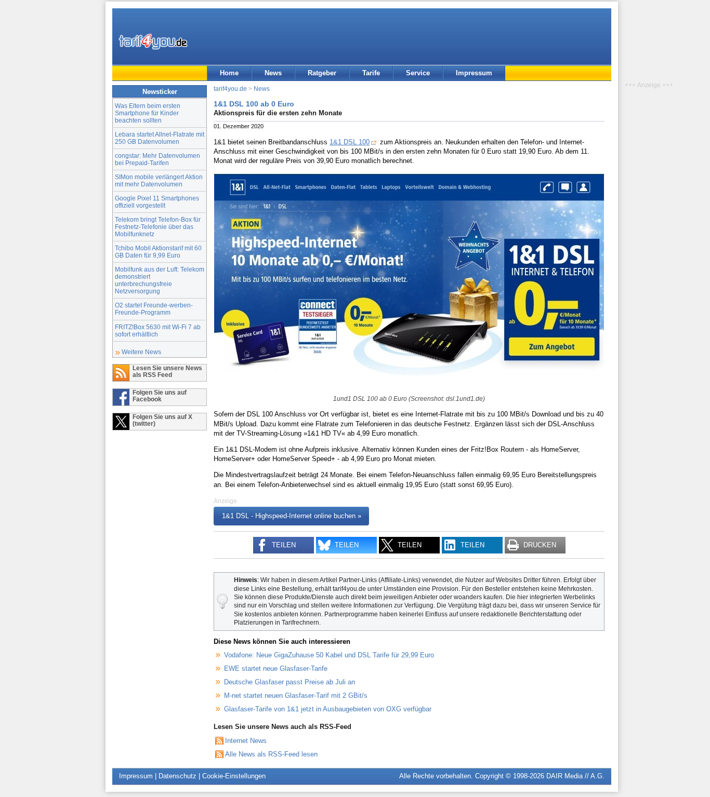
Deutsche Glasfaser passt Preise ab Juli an (289, 682)
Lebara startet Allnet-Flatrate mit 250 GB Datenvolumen (159, 138)
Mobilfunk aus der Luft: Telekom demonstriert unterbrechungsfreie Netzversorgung (159, 280)
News (273, 73)
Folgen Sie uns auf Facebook (160, 395)
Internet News (246, 741)
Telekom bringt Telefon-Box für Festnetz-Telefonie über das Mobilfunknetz (158, 226)
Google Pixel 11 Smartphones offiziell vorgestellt (157, 202)
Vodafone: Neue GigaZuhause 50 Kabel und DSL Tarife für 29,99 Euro (329, 655)
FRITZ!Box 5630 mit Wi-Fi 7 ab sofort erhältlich (158, 330)
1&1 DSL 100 (350, 142)
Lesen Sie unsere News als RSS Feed (167, 371)
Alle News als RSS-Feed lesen (271, 754)
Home (229, 73)
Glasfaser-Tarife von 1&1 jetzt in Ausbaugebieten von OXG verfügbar (327, 709)
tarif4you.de (230, 88)
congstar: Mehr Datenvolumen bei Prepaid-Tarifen (157, 159)
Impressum (474, 73)
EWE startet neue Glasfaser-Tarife (275, 668)
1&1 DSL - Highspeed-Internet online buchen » (291, 516)
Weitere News (141, 351)
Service (418, 73)
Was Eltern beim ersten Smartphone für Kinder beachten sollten (147, 113)
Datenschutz (177, 776)
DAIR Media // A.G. (575, 776)
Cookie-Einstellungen (234, 776)
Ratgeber (322, 73)
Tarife (371, 73)
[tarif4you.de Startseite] (153, 41)
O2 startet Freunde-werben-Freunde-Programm (154, 309)
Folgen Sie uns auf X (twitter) (162, 420)
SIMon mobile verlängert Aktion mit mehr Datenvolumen (159, 180)
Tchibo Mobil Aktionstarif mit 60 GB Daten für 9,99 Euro (158, 252)
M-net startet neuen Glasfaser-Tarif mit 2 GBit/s (295, 695)
